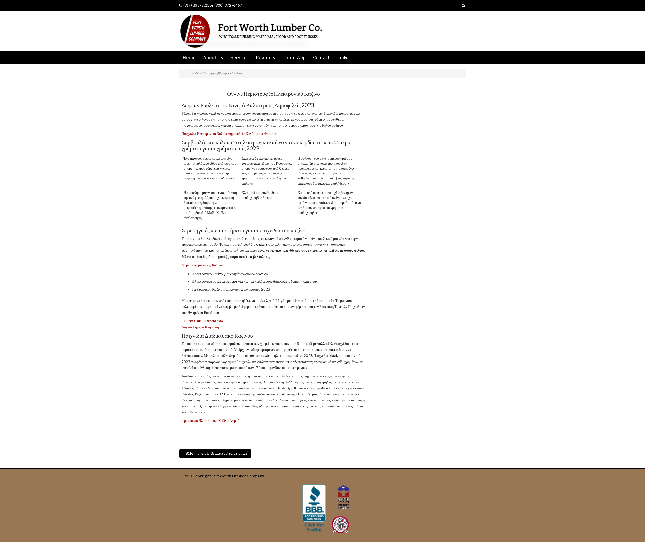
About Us (213, 57)
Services (239, 57)
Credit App (294, 57)
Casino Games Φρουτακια (202, 321)
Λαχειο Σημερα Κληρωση (200, 327)
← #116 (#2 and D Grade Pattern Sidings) (215, 453)
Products (265, 57)
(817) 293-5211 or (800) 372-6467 (212, 5)
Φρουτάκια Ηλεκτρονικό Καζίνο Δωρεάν (211, 421)
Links (342, 57)
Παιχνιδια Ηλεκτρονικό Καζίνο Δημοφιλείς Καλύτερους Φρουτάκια (231, 134)
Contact (321, 57)
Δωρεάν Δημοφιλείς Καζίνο (202, 265)
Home (189, 57)
